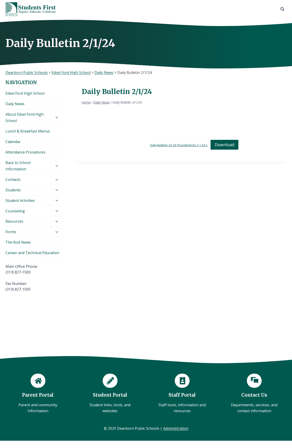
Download (224, 144)
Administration (175, 428)
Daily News (14, 103)
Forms (10, 231)
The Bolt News (18, 242)
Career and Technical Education (32, 252)
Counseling (15, 211)
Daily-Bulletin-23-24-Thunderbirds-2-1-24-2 (178, 145)
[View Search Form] (282, 9)
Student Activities (20, 200)
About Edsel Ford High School (24, 117)
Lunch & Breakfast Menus (27, 131)
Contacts (13, 179)
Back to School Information (18, 166)
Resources (14, 221)
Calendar (13, 141)
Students (13, 190)
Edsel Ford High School (24, 93)
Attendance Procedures (25, 152)
